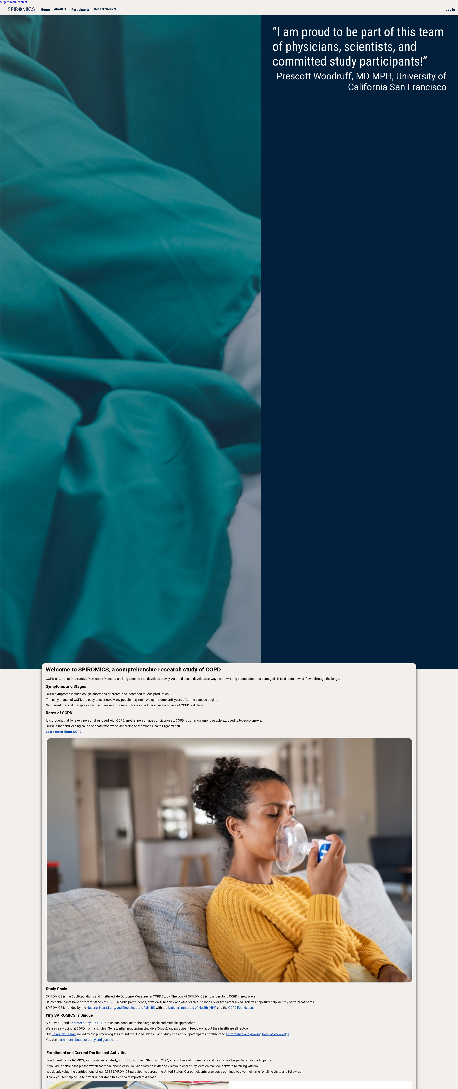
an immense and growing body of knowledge (257, 1034)
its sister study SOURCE (87, 1023)
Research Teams (64, 1034)
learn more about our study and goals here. (88, 1040)
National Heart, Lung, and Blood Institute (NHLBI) (121, 1008)
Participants (80, 9)
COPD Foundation (240, 1008)
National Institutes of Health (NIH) (192, 1008)
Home (45, 9)
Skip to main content (13, 2)
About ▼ (60, 9)
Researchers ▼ (105, 9)
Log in (450, 9)
